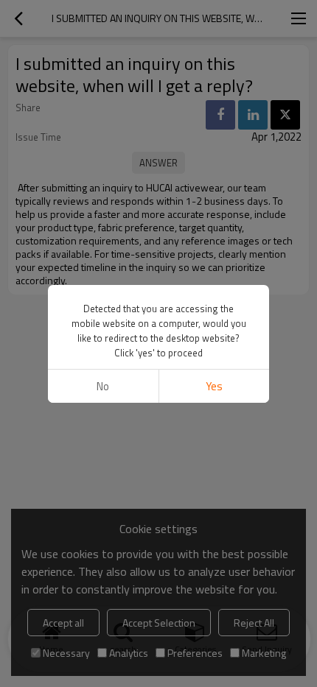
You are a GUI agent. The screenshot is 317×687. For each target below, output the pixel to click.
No (103, 386)
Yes (214, 386)
